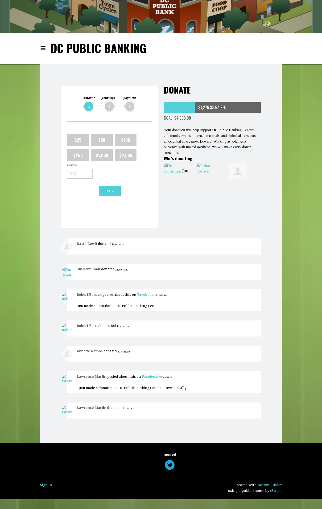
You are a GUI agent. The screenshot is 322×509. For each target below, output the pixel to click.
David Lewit (87, 244)
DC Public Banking (98, 48)
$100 (125, 139)
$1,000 (102, 155)
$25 (78, 139)
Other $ (72, 165)
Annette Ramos (90, 351)
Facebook (145, 294)
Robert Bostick (89, 294)
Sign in (46, 485)
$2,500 (125, 155)
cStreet (276, 490)
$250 (78, 155)
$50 (101, 139)
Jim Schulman (88, 269)
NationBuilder (270, 485)
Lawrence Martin (91, 376)
